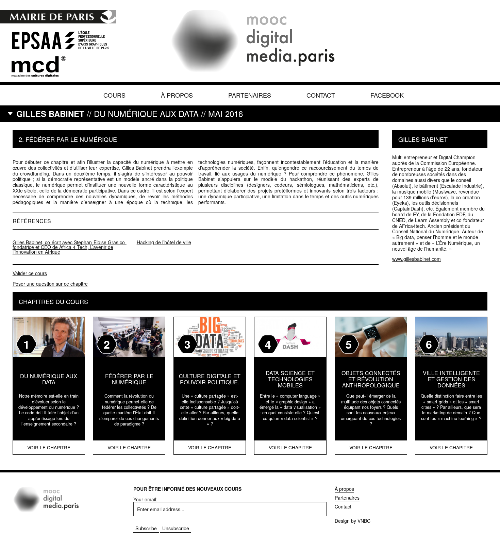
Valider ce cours (30, 273)
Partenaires (249, 94)
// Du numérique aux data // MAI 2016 (129, 113)
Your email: (145, 499)
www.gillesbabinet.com (416, 258)
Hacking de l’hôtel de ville (164, 242)
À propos (177, 94)
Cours (114, 94)
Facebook (387, 94)
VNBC (363, 520)
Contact (320, 94)
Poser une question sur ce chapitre (50, 283)
